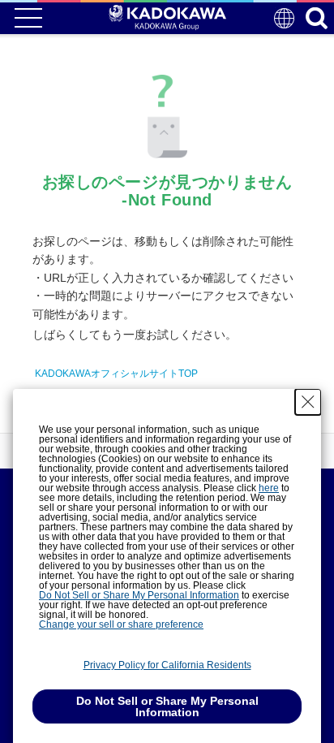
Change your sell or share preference (121, 624)
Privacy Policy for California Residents (167, 665)
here (269, 488)
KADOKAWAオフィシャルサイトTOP (116, 373)
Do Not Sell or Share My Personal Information (139, 595)
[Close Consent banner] (308, 402)
